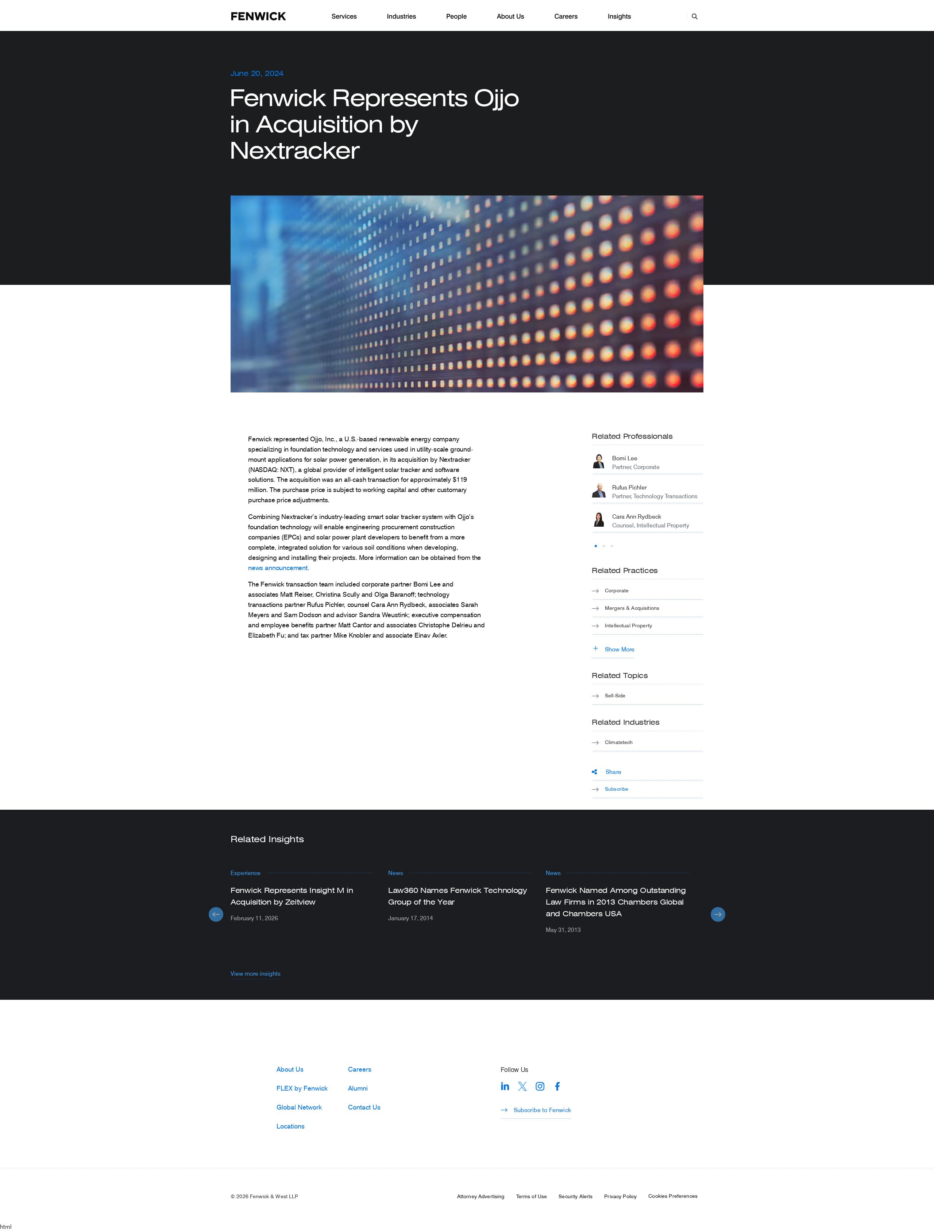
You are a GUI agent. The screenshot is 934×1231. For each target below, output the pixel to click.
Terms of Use (531, 1196)
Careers (566, 16)
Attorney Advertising (481, 1196)
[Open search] (695, 16)
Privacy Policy (620, 1196)
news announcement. (278, 567)
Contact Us (364, 1107)
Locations (291, 1126)
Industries (401, 16)
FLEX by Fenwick (302, 1088)
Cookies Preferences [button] (673, 1196)
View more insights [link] (256, 973)
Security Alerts (576, 1196)
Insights (619, 16)
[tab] (596, 546)
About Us (510, 16)
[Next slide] (718, 914)
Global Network (299, 1107)
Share (613, 771)
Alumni (358, 1088)
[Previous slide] (216, 914)
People (456, 16)
